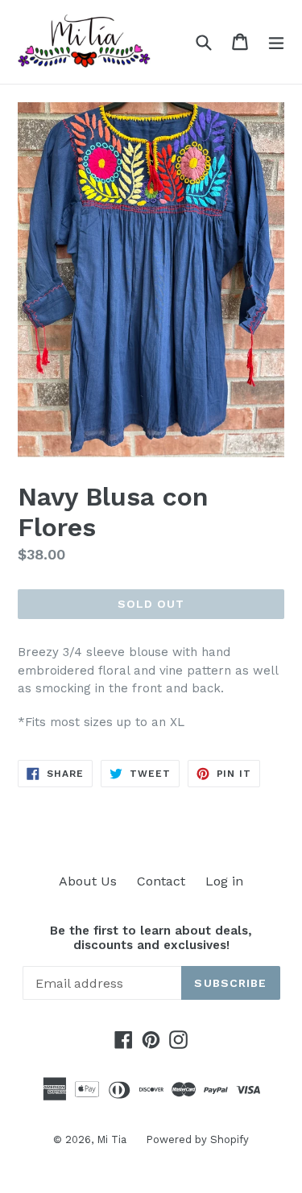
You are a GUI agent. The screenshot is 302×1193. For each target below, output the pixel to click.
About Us (88, 881)
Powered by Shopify (197, 1139)
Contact (161, 881)
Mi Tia (113, 1139)
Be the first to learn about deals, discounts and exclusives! (151, 937)
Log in (224, 881)
